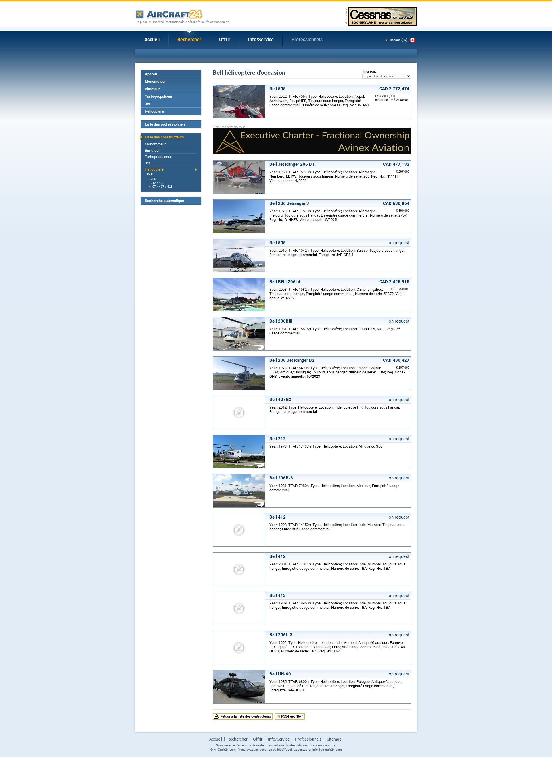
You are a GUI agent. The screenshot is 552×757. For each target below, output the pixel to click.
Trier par (368, 72)
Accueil (152, 39)
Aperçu (151, 74)
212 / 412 (157, 183)
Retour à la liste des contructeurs (245, 716)
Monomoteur (155, 81)
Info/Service (261, 39)
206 (153, 179)
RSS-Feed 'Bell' (292, 716)
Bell (150, 174)
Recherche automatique (164, 201)
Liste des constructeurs (164, 137)
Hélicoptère (154, 111)
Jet (147, 104)
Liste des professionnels (165, 124)
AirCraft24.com (225, 750)
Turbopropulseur (158, 96)
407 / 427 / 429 (161, 186)
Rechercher (189, 39)
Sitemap (334, 739)
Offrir (224, 39)
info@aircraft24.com (327, 750)
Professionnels (307, 39)
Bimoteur (152, 89)
